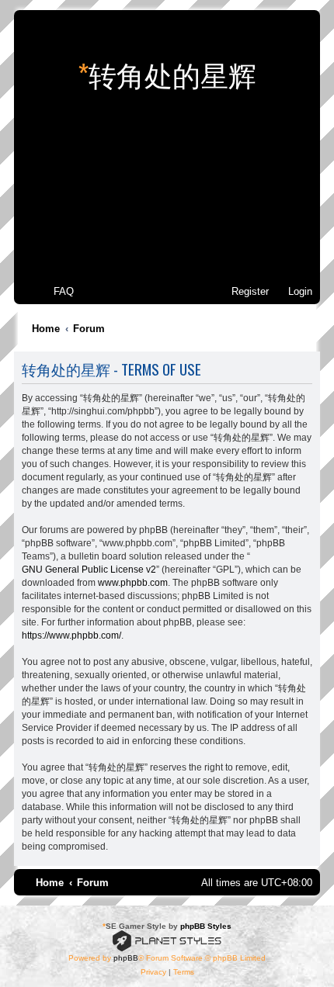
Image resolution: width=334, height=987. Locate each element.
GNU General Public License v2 (89, 569)
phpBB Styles (205, 926)
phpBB (125, 958)
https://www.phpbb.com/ (71, 635)
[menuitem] (57, 291)
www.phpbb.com (133, 582)
